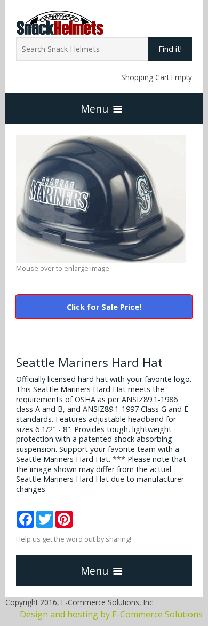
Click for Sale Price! (104, 307)
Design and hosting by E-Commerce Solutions (111, 614)
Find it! (170, 49)
